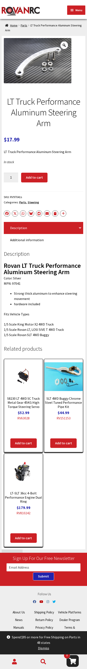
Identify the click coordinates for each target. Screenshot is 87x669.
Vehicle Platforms (69, 612)
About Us (19, 612)
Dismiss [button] (43, 648)
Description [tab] (18, 228)
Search (43, 662)
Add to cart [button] (23, 443)
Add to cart (34, 177)
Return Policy (44, 620)
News (19, 620)
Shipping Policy (44, 612)
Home (14, 25)
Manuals (18, 627)
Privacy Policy (44, 627)
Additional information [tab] (27, 240)
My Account (14, 662)
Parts (24, 25)
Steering (33, 202)
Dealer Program (69, 620)
